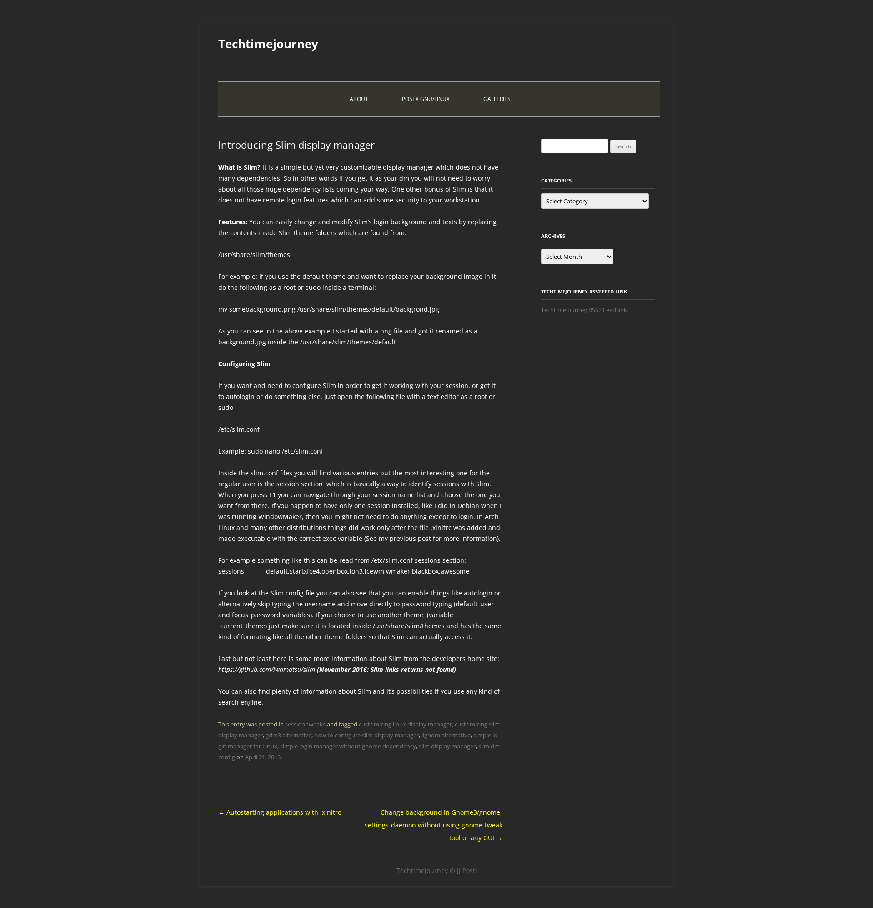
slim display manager (447, 746)
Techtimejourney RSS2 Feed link (584, 310)
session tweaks (305, 724)
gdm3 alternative (288, 735)
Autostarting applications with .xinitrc (279, 812)
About (359, 99)
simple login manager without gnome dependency (348, 746)
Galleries (497, 99)
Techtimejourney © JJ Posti (436, 870)
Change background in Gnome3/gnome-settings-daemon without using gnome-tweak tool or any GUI (433, 825)
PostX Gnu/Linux (426, 99)
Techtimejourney (268, 43)
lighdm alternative (446, 735)
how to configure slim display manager (366, 735)
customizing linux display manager (405, 724)
